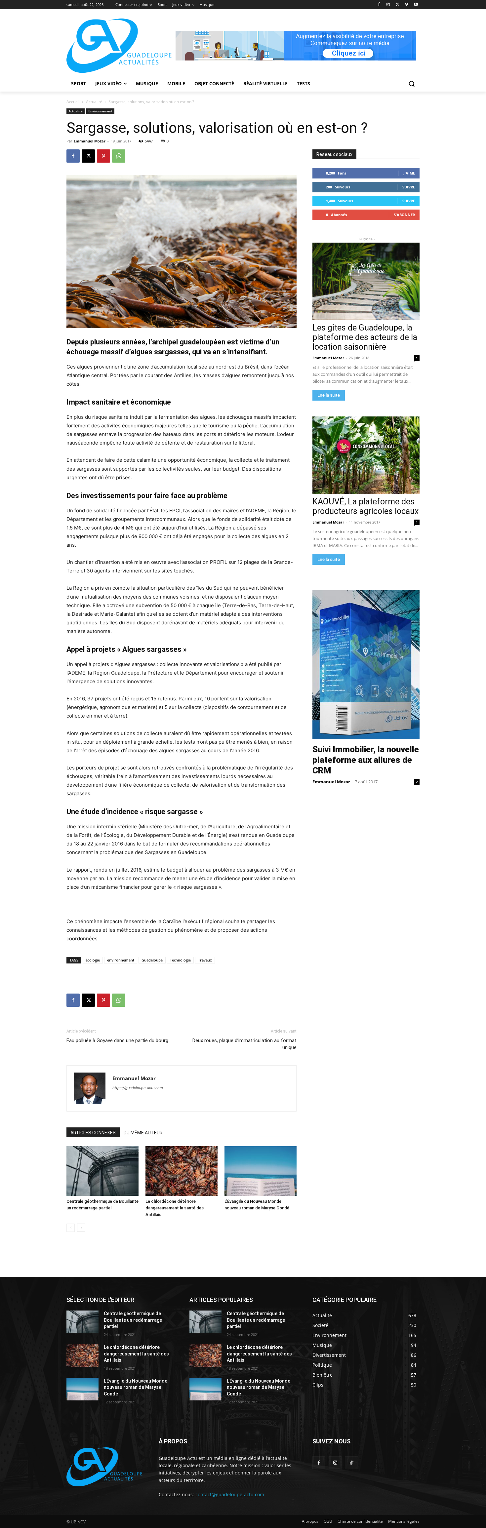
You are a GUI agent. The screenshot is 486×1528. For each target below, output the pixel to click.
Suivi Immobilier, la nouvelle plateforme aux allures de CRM (365, 759)
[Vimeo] (406, 5)
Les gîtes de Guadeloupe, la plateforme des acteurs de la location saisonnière (364, 337)
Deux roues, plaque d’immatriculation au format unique (244, 1044)
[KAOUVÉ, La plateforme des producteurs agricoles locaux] (366, 455)
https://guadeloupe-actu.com (137, 1087)
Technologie (180, 960)
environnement (120, 960)
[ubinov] (296, 45)
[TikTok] (351, 1462)
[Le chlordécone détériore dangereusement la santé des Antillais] (181, 1171)
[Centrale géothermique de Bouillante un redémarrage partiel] (102, 1171)
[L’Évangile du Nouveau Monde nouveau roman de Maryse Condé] (260, 1171)
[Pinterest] (103, 156)
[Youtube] (416, 5)
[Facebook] (379, 5)
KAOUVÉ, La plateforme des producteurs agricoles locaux (365, 506)
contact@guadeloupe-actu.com (229, 1494)
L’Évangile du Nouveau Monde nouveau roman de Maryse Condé (135, 1387)
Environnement (100, 111)
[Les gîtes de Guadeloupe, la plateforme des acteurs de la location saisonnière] (366, 281)
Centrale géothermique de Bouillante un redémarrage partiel (133, 1320)
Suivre (408, 186)
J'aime (409, 173)
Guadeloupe (152, 960)
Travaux (205, 960)
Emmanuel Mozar (89, 140)
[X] (397, 5)
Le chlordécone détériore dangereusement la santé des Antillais (174, 1208)
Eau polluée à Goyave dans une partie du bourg (117, 1040)
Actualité (94, 101)
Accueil (73, 101)
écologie (93, 960)
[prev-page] (70, 1228)
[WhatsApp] (118, 156)
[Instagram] (388, 5)
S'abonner (404, 214)
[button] (412, 84)
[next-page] (81, 1228)
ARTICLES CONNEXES (93, 1132)
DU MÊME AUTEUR (143, 1132)
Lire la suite (328, 395)
